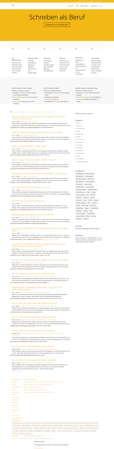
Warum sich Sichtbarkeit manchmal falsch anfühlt (37, 132)
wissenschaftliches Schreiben (83, 216)
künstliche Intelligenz (81, 203)
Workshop (93, 216)
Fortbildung (80, 142)
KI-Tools (90, 200)
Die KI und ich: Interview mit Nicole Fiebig (33, 346)
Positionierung (33, 121)
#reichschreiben (88, 184)
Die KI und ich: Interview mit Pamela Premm (34, 303)
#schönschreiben (90, 187)
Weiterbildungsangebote (20, 97)
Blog (84, 1)
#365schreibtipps (80, 173)
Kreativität (96, 200)
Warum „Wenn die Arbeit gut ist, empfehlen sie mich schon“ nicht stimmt (38, 117)
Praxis (48, 292)
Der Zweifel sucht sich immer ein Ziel (30, 187)
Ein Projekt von (39, 436)
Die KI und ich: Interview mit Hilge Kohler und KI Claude (40, 259)
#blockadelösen (79, 176)
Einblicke (55, 101)
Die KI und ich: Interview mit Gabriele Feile (33, 273)
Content (93, 192)
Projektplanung (79, 208)
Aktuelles (27, 276)
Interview (92, 197)
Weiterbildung (90, 1)
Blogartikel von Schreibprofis (57, 25)
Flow (87, 195)
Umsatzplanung (90, 213)
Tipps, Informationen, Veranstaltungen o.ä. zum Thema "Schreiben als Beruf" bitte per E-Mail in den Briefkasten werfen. (88, 240)
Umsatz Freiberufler (80, 213)
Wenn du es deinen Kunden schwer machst (34, 159)
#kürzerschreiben (90, 181)
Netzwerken (80, 150)
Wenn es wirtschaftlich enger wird (29, 146)
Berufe (35, 249)
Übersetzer (86, 218)
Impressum (97, 1)
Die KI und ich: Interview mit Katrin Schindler (34, 359)
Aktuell (22, 249)
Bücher (38, 217)
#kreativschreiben (80, 181)
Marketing (32, 149)
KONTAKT (92, 242)
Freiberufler (79, 197)
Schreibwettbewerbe (82, 161)
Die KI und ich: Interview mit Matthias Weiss (34, 316)
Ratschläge (85, 93)
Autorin (88, 192)
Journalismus (79, 200)
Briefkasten (79, 235)
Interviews (32, 233)
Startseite (79, 1)
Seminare (85, 211)
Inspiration (16, 101)
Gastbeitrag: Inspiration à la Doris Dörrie (32, 214)
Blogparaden (32, 217)
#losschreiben (79, 184)
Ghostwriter (86, 197)
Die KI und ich (25, 233)
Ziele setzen (79, 218)
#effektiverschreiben (81, 179)
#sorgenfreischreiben (81, 189)
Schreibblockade (94, 208)
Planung (78, 205)
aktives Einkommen (80, 192)
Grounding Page (38, 448)
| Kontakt (21, 438)
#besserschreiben (90, 173)
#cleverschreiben (89, 176)
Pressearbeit (93, 205)
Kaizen (85, 200)
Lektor (88, 203)
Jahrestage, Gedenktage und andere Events (87, 228)
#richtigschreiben (80, 187)
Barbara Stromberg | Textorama (43, 438)
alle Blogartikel (24, 121)
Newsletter (94, 203)
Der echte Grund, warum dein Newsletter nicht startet (39, 173)
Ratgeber (87, 208)
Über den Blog (29, 436)
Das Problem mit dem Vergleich (28, 200)
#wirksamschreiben (92, 189)
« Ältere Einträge (16, 371)
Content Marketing (80, 195)
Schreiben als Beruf (57, 17)
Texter (91, 211)
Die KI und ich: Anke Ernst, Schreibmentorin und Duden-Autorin (40, 229)
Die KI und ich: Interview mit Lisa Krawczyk (33, 330)
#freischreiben (90, 179)
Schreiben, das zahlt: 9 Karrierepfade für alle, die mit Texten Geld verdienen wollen (38, 245)
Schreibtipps (22, 93)
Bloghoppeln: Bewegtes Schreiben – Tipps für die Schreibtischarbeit (37, 288)
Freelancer (92, 195)
